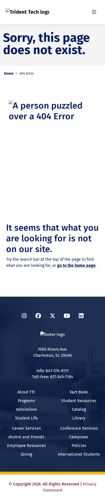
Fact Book (79, 392)
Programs (26, 400)
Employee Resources (26, 445)
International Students (79, 454)
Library (78, 418)
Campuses (78, 437)
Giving (26, 454)
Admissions (26, 409)
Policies (79, 445)
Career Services (26, 428)
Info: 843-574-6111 (52, 370)
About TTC (26, 392)
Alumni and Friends (26, 437)
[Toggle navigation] (94, 12)
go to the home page (76, 265)
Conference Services (79, 428)
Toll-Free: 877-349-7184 (52, 376)
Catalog (79, 409)
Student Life (26, 418)
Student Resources (78, 400)
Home (9, 73)
